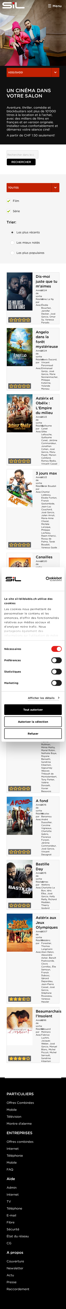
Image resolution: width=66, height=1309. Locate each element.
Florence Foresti (46, 838)
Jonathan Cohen (46, 447)
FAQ (10, 1169)
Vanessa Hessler (45, 1000)
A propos (15, 1252)
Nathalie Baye (48, 753)
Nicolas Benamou (46, 815)
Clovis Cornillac (46, 965)
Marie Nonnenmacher (49, 375)
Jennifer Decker (45, 312)
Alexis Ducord (48, 359)
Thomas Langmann (46, 947)
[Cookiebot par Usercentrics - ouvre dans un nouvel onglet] (46, 579)
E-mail (11, 1215)
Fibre (10, 1222)
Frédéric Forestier (46, 942)
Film (16, 201)
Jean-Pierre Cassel (47, 985)
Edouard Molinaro (46, 1030)
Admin (11, 1187)
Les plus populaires (30, 253)
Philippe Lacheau (45, 531)
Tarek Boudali (48, 486)
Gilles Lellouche (46, 433)
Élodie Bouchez (46, 306)
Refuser (33, 733)
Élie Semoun (48, 968)
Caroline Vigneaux (46, 827)
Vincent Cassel (49, 463)
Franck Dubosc (45, 974)
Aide (11, 1179)
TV (9, 1201)
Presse (11, 1282)
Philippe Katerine (45, 381)
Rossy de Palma (46, 540)
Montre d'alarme (19, 1123)
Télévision (14, 1116)
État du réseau (18, 1236)
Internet (13, 1148)
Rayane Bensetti (45, 757)
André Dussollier (46, 821)
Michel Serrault (48, 1054)
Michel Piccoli (48, 1051)
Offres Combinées (20, 1103)
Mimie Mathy (48, 747)
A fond (42, 801)
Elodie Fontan (48, 497)
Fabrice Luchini (45, 1036)
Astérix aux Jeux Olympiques (19, 933)
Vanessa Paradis (47, 321)
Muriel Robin (48, 750)
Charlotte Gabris (46, 832)
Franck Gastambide (47, 502)
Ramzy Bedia (48, 460)
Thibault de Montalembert (48, 775)
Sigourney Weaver (46, 769)
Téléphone (14, 1208)
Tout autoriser (33, 709)
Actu (10, 1275)
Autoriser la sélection (33, 721)
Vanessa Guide (49, 547)
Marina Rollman (45, 743)
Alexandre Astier (46, 956)
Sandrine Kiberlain (46, 763)
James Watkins (45, 883)
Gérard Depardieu (46, 980)
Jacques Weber (45, 1042)
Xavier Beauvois (46, 790)
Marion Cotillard (48, 456)
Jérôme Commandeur (49, 442)
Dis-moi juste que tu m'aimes (46, 281)
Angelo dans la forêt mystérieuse (19, 347)
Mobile (12, 1109)
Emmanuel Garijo (46, 370)
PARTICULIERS (20, 1094)
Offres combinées (20, 1142)
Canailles (44, 557)
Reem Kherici (48, 535)
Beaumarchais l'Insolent (48, 1013)
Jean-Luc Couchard (46, 508)
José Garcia (47, 372)
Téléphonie (15, 1155)
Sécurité (13, 1229)
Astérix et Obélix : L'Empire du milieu (44, 405)
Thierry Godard (45, 906)
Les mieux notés (28, 242)
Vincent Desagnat (46, 853)
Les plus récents (28, 232)
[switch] (56, 660)
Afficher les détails (41, 697)
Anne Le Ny (47, 299)
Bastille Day (42, 866)
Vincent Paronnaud (47, 364)
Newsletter (15, 1268)
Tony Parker (47, 779)
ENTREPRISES (19, 1133)
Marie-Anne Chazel (47, 519)
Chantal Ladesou (45, 493)
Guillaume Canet (46, 427)
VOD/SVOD (15, 72)
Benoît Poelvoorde (48, 959)
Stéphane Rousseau (46, 994)
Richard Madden (49, 901)
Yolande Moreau (45, 387)
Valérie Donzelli (45, 784)
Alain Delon (47, 952)
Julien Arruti (47, 515)
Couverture (15, 1261)
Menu (57, 6)
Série (16, 211)
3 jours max (46, 473)
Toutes (13, 187)
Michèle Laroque (45, 525)
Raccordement (18, 1289)
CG (9, 1243)
